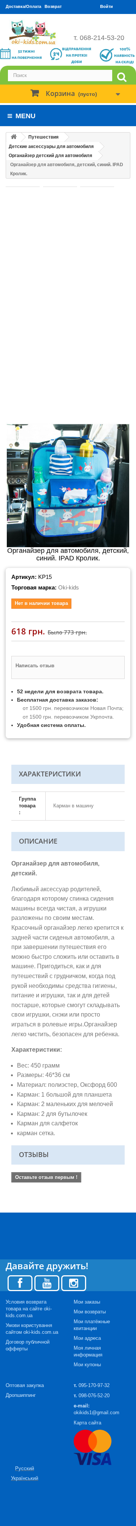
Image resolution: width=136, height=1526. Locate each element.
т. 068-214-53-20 (99, 38)
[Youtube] (46, 1282)
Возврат (53, 6)
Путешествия (43, 137)
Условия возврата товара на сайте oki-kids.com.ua (29, 1308)
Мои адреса (87, 1338)
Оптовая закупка (25, 1385)
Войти (106, 6)
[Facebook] (20, 1282)
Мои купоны (87, 1364)
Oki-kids (68, 587)
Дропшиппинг (21, 1395)
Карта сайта (87, 1423)
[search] (121, 77)
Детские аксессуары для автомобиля (51, 146)
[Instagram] (73, 1282)
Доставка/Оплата (23, 6)
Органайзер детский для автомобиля (50, 155)
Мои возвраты (90, 1312)
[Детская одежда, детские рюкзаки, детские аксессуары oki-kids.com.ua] (34, 32)
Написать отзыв (34, 665)
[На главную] (13, 137)
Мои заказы (87, 1302)
